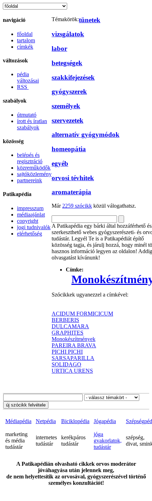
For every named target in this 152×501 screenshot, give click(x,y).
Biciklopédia (75, 421)
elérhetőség (29, 234)
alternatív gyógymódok (85, 134)
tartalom (26, 40)
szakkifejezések (73, 77)
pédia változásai (28, 77)
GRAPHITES (67, 333)
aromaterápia (71, 192)
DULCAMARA (70, 326)
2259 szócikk (77, 206)
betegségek (67, 63)
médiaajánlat (31, 215)
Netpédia (46, 421)
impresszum (30, 208)
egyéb (60, 163)
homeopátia (69, 149)
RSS (23, 87)
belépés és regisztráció (29, 158)
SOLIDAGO (66, 364)
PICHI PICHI (67, 352)
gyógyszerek (69, 91)
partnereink (29, 180)
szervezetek (67, 120)
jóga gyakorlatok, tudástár (108, 440)
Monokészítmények (73, 339)
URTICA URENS (72, 371)
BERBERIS (65, 320)
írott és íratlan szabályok (32, 124)
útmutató (26, 115)
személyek (66, 106)
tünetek (89, 20)
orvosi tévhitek (73, 178)
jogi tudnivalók (34, 227)
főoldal (25, 34)
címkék (25, 47)
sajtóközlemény (34, 174)
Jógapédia (105, 421)
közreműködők (34, 168)
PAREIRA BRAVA (74, 345)
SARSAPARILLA (73, 358)
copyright (27, 221)
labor (59, 48)
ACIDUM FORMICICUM (82, 314)
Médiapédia (18, 421)
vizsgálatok (68, 34)
